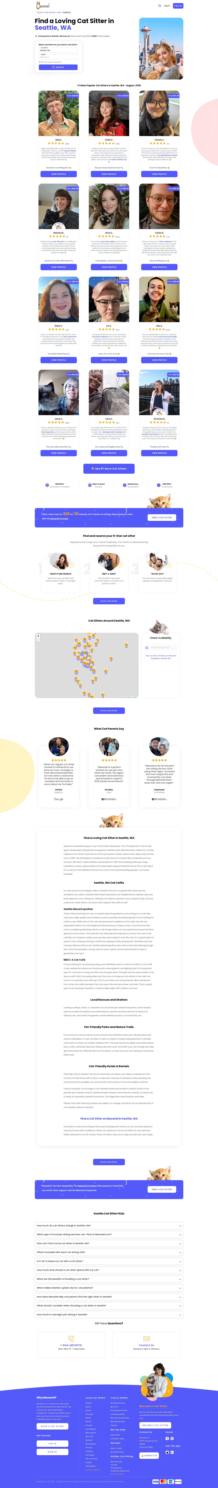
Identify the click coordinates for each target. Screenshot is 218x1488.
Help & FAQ (115, 1435)
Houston (89, 1425)
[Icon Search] (147, 647)
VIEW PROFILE (58, 174)
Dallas (88, 1418)
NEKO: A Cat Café (143, 964)
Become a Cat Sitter (155, 1425)
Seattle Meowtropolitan (109, 913)
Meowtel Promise (59, 518)
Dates (43, 54)
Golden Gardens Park (98, 1042)
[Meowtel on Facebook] (167, 1438)
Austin (88, 1407)
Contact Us (146, 1347)
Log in (167, 5)
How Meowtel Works (119, 1410)
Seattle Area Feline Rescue (96, 1011)
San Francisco (92, 1459)
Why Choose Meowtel (120, 1418)
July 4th (114, 1465)
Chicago (89, 1414)
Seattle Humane (118, 1011)
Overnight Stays (117, 1452)
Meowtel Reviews (118, 1421)
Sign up (178, 5)
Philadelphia (91, 1444)
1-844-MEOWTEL (71, 1347)
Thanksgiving (116, 1468)
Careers (114, 1425)
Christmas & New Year (120, 1471)
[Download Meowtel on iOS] (167, 1452)
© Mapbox (135, 697)
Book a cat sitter (52, 1426)
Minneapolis (91, 1433)
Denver (88, 1421)
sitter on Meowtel (101, 1078)
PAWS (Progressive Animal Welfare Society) (102, 1015)
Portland (89, 1451)
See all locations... (93, 1470)
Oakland (89, 1440)
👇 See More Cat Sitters (109, 468)
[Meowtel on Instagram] (172, 1438)
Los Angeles (91, 1429)
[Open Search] (159, 5)
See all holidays (117, 1474)
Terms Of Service (81, 1481)
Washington (91, 1466)
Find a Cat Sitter (108, 601)
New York (89, 1436)
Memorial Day (116, 1462)
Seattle (89, 1462)
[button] (84, 652)
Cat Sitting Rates (118, 1414)
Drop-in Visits (116, 1448)
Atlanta (89, 1403)
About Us (114, 1407)
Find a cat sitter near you (109, 1134)
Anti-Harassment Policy (113, 1481)
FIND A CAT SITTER (162, 517)
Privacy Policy (96, 1481)
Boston (89, 1410)
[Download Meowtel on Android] (172, 1452)
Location (44, 48)
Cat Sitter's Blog (117, 1439)
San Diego (90, 1455)
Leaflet (128, 697)
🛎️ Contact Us (149, 1455)
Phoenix (89, 1447)
